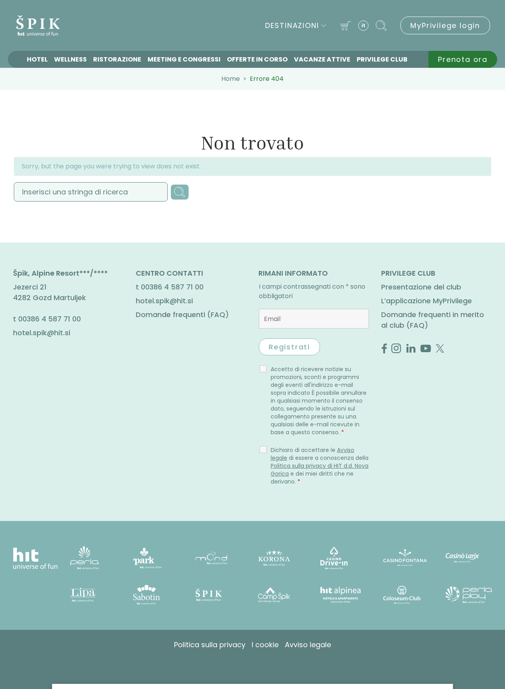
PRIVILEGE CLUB (382, 59)
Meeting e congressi (184, 59)
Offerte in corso (257, 59)
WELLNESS (70, 59)
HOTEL (37, 59)
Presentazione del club (421, 287)
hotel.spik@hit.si (41, 333)
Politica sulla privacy (209, 645)
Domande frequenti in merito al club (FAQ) (432, 320)
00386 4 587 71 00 (49, 319)
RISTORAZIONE (117, 59)
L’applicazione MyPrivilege (426, 301)
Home (230, 78)
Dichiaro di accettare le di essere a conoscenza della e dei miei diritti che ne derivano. (319, 465)
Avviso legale (308, 645)
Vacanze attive (322, 59)
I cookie (265, 645)
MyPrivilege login (445, 25)
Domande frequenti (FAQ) (182, 314)
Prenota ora (463, 59)
